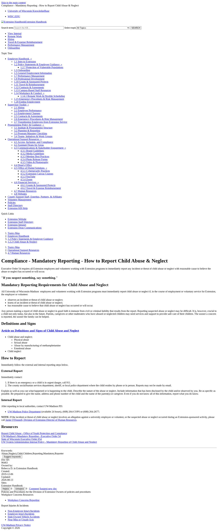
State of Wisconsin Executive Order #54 (21, 439)
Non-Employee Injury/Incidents (24, 511)
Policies (11, 202)
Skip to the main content (13, 2)
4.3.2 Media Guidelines (32, 153)
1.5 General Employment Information (33, 73)
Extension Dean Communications (24, 227)
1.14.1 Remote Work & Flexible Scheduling (42, 96)
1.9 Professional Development (29, 78)
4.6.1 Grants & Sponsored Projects (37, 185)
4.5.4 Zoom (26, 179)
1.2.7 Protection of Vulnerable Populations (41, 67)
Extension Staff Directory (20, 222)
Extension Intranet (17, 225)
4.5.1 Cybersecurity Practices (35, 171)
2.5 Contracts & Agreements (28, 116)
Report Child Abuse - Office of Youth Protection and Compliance (34, 433)
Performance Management (21, 45)
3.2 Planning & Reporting (27, 130)
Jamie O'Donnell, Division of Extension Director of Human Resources (40, 420)
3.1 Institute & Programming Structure (33, 127)
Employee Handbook (18, 236)
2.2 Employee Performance (27, 110)
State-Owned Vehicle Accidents (24, 516)
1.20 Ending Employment (27, 101)
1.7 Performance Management (29, 76)
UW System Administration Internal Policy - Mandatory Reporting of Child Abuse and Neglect (49, 442)
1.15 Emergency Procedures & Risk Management (39, 99)
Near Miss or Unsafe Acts (21, 519)
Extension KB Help (18, 208)
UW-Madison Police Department (24, 411)
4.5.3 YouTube (27, 176)
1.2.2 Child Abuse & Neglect (22, 241)
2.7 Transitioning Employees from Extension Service (40, 122)
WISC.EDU (14, 16)
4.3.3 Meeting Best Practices (34, 156)
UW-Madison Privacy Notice (16, 525)
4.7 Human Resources (25, 191)
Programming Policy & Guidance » (26, 124)
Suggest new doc (48, 488)
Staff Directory (15, 205)
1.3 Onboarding (22, 70)
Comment (34, 488)
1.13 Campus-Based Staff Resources (32, 90)
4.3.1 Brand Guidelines (32, 150)
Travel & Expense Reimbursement (25, 42)
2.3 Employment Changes (27, 113)
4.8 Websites (20, 194)
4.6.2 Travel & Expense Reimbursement (40, 188)
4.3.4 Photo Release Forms (34, 159)
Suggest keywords (12, 456)
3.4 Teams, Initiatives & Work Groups (33, 136)
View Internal (14, 33)
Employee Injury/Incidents (21, 514)
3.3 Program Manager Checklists (30, 133)
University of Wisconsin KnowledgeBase (28, 11)
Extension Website (17, 219)
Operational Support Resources (23, 250)
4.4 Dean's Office (23, 165)
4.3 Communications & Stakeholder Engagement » (40, 147)
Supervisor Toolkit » (18, 104)
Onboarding (14, 47)
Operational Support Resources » (25, 139)
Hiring (11, 39)
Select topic (70, 27)
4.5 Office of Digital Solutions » (30, 168)
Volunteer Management (19, 199)
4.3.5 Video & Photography (34, 162)
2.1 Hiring (19, 107)
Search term (7, 27)
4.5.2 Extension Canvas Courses (36, 173)
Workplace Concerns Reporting (23, 500)
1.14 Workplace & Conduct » (29, 93)
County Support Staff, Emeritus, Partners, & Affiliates (35, 196)
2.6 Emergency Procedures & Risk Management (38, 119)
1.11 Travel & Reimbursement (29, 84)
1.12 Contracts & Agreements (29, 87)
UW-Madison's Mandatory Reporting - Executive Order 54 (31, 436)
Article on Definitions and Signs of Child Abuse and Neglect (40, 330)
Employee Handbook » (20, 58)
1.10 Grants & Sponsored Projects (31, 81)
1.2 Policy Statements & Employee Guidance (30, 239)
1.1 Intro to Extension (25, 61)
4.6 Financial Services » (26, 182)
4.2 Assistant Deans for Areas (29, 145)
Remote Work (15, 36)
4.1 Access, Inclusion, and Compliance (33, 142)
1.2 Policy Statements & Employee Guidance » (38, 64)
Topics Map (14, 233)
